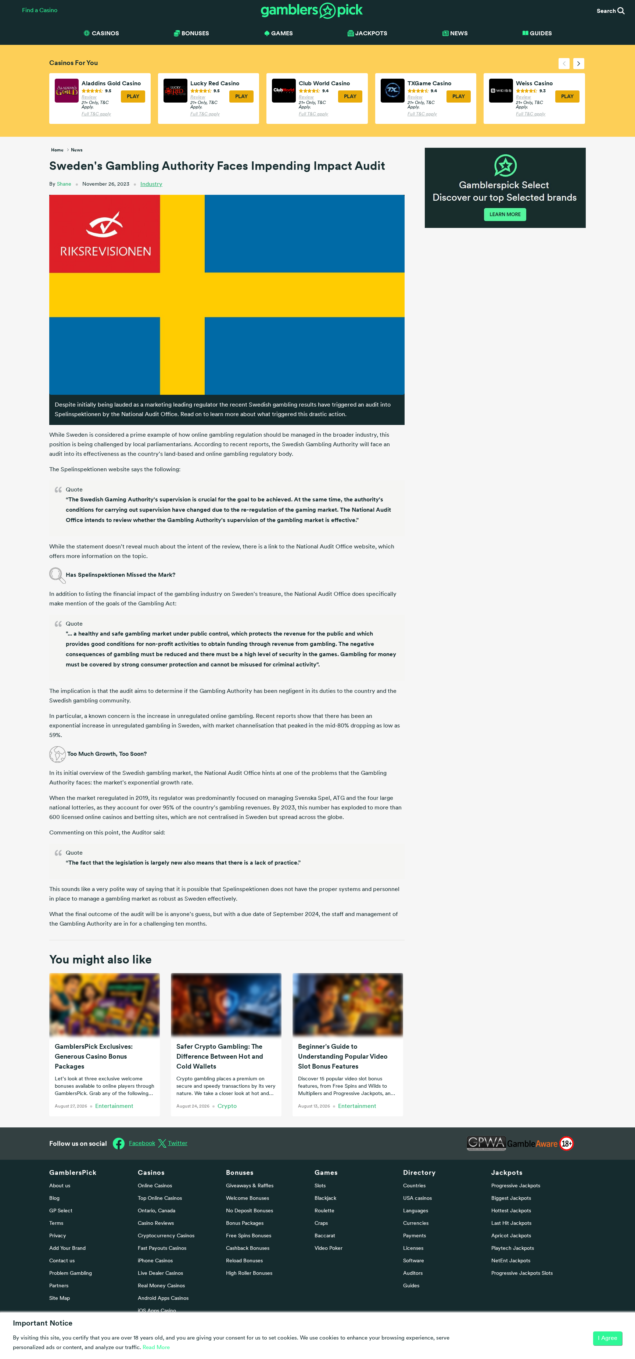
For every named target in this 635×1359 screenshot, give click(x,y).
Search (607, 10)
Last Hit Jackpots (511, 1223)
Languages (415, 1211)
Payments (414, 1236)
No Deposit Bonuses (249, 1211)
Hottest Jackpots (511, 1211)
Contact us (62, 1261)
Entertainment (114, 1106)
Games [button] (282, 33)
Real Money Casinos (161, 1286)
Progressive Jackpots (515, 1186)
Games (326, 1172)
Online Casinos (155, 1186)
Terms (56, 1223)
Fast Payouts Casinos (162, 1248)
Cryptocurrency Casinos (166, 1236)
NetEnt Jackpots (510, 1261)
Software (413, 1261)
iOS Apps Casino (157, 1311)
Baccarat (325, 1236)
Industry (151, 184)
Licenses (413, 1248)
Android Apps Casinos (163, 1298)
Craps (321, 1223)
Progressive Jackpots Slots (522, 1273)
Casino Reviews (156, 1223)
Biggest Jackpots (511, 1198)
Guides (541, 33)
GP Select (60, 1211)
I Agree (607, 1338)
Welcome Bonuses (247, 1198)
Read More (156, 1348)
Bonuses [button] (195, 33)
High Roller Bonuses (249, 1273)
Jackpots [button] (371, 33)
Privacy (57, 1236)
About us (59, 1186)
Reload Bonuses (244, 1261)
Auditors (413, 1273)
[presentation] (564, 63)
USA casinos (417, 1198)
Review (89, 97)
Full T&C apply (96, 114)
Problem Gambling (70, 1273)
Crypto (227, 1106)
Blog (54, 1198)
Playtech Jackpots (512, 1248)
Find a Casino (39, 11)
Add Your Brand (67, 1248)
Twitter (177, 1144)
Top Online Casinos (160, 1198)
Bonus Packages (244, 1223)
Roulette (324, 1211)
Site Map (59, 1298)
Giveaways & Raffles (249, 1186)
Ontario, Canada (156, 1211)
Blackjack (325, 1198)
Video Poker (328, 1248)
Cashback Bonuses (247, 1248)
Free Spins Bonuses (248, 1236)
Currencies (415, 1223)
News (459, 33)
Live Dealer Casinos (160, 1273)
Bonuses (240, 1172)
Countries (414, 1186)
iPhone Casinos (155, 1261)
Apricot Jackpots (511, 1236)
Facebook (142, 1144)
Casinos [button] (105, 33)
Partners (58, 1286)
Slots (320, 1186)
